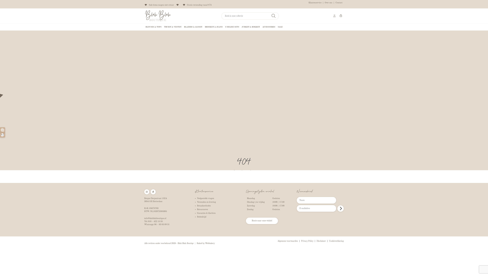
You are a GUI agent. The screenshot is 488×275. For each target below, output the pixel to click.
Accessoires (268, 27)
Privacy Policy (307, 241)
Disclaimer (321, 241)
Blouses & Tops (154, 27)
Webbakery (210, 243)
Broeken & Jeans (214, 27)
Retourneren (202, 210)
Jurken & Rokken (251, 27)
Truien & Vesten (172, 27)
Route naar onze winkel (262, 221)
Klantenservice (315, 3)
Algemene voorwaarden (288, 241)
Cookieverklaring (336, 241)
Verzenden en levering (206, 202)
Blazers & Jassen (193, 27)
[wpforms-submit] (340, 208)
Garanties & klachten (206, 213)
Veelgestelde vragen (205, 198)
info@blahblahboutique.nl (155, 218)
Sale (280, 27)
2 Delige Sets (232, 27)
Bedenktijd (201, 217)
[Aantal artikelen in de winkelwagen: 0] (341, 16)
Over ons (328, 3)
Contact (339, 3)
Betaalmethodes (204, 206)
